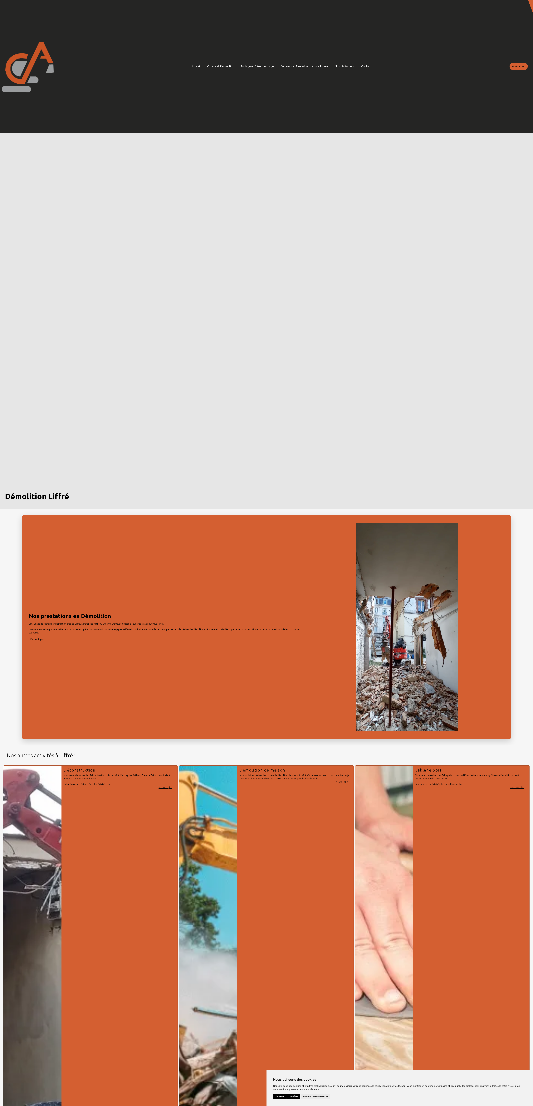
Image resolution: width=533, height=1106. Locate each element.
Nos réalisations (345, 66)
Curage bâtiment (432, 770)
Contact (366, 66)
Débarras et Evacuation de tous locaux (304, 66)
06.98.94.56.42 (518, 66)
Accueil (196, 66)
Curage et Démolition (220, 66)
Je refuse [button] (293, 1096)
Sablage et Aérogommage (257, 66)
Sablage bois (77, 770)
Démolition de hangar (262, 770)
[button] (530, 6)
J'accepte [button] (279, 1096)
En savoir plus (37, 639)
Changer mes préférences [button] (315, 1096)
